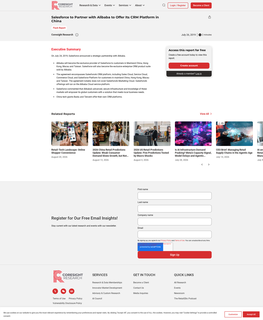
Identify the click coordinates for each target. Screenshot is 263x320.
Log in (199, 73)
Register (182, 5)
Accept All (251, 314)
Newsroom (179, 293)
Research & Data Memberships (107, 282)
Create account (189, 65)
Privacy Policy (166, 240)
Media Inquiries (140, 293)
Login (173, 5)
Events (177, 288)
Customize (233, 314)
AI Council (97, 298)
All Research (180, 282)
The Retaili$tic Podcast (185, 298)
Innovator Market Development (107, 288)
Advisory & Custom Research (106, 293)
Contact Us (138, 288)
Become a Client (201, 5)
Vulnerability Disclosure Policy (67, 303)
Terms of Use (180, 240)
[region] (131, 313)
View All (204, 113)
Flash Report (59, 28)
